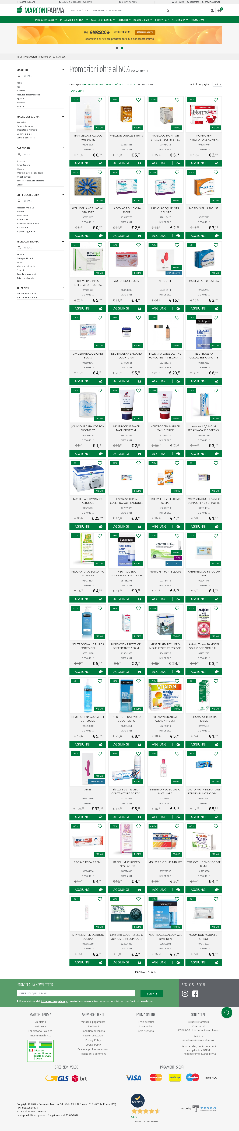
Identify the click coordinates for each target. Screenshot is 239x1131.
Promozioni (197, 19)
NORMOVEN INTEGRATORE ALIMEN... (204, 137)
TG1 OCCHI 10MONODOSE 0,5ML (204, 864)
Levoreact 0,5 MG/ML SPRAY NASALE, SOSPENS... (204, 428)
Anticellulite (22, 215)
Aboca (19, 82)
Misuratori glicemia (26, 266)
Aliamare (21, 102)
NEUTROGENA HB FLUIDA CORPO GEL (88, 646)
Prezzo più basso (92, 84)
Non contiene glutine (26, 293)
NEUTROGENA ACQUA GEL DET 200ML (87, 719)
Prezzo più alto (115, 84)
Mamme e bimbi (141, 20)
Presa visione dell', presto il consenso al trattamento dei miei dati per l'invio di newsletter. (86, 1001)
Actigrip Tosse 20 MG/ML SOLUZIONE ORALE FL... (203, 646)
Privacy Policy (93, 1040)
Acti (18, 86)
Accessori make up (25, 207)
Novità (131, 84)
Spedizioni (93, 1026)
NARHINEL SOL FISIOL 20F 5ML (204, 573)
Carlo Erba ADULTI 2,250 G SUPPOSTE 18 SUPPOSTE (126, 936)
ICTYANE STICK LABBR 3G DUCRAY (88, 936)
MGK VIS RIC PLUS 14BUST (165, 862)
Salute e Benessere (101, 20)
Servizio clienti (212, 2)
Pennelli (20, 270)
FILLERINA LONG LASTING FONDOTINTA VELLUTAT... (165, 355)
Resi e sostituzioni (93, 1035)
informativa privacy (54, 1001)
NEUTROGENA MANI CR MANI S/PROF (165, 428)
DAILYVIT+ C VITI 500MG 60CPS (165, 501)
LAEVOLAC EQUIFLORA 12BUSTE (165, 210)
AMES (88, 789)
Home (19, 56)
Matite (20, 262)
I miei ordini (145, 1026)
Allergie (20, 169)
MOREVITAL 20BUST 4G (204, 280)
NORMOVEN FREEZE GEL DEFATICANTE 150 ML (126, 646)
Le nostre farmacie (198, 1021)
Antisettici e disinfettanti (28, 223)
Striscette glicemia (25, 278)
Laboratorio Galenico (40, 1031)
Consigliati (77, 90)
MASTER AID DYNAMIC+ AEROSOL (88, 501)
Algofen (20, 98)
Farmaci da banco (45, 20)
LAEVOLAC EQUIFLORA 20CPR (127, 210)
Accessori (21, 161)
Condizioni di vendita (93, 1031)
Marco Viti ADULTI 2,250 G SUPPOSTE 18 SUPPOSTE (204, 501)
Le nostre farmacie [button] (26, 2)
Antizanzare (22, 227)
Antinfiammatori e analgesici (30, 172)
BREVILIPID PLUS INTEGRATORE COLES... (87, 283)
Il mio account (146, 1021)
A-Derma (21, 90)
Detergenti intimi (25, 258)
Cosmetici (123, 20)
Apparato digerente (26, 231)
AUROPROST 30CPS (126, 280)
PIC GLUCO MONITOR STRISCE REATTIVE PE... (165, 137)
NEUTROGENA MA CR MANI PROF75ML (126, 428)
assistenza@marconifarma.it (198, 1040)
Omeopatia (161, 20)
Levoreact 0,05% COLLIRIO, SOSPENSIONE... (126, 501)
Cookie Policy (93, 1044)
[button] (117, 48)
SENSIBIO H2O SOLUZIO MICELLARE (165, 791)
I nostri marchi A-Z (40, 1035)
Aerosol (20, 211)
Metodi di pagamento (93, 1021)
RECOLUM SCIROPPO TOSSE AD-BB (126, 864)
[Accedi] (212, 10)
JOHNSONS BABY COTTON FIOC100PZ (87, 428)
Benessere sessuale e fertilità (30, 180)
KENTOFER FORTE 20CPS (165, 571)
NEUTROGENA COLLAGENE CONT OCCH (126, 573)
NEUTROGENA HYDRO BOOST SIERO (127, 719)
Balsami (20, 254)
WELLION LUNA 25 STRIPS (126, 135)
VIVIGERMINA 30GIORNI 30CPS (88, 355)
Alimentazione (23, 165)
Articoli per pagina (200, 84)
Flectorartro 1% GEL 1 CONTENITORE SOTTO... (126, 791)
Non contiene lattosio (27, 297)
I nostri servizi (40, 1026)
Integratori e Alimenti (73, 20)
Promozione (145, 84)
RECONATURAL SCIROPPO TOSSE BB (87, 573)
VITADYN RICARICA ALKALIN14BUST (165, 719)
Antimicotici (22, 219)
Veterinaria (178, 20)
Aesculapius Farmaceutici (28, 94)
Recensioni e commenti (93, 1053)
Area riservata (146, 1031)
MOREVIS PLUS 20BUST (204, 208)
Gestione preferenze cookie (93, 1049)
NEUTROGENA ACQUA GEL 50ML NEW (165, 936)
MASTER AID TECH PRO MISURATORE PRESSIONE (165, 646)
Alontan (20, 106)
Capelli (20, 184)
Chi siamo (179, 2)
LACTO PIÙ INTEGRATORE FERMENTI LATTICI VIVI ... (203, 791)
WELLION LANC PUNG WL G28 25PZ (88, 210)
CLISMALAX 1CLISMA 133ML (203, 719)
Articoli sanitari (24, 176)
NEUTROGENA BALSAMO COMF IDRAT (126, 355)
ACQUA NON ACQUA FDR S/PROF (204, 936)
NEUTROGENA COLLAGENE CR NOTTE (203, 355)
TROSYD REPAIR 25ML (88, 862)
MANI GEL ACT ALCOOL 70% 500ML (87, 137)
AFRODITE (165, 280)
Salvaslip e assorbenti (27, 274)
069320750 (194, 2)
